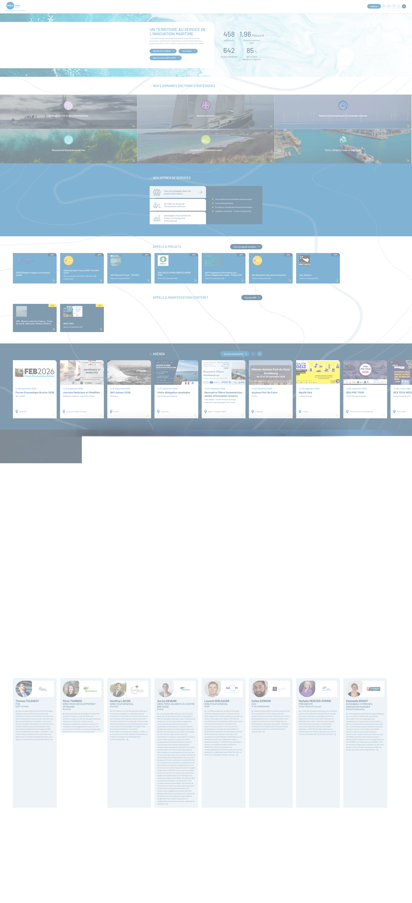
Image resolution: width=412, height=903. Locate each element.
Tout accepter (193, 457)
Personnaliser (219, 457)
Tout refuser (206, 457)
